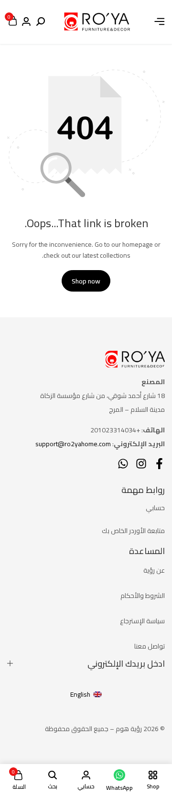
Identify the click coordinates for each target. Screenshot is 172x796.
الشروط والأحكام (142, 595)
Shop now (86, 281)
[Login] (26, 21)
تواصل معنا (149, 646)
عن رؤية (154, 570)
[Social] (159, 463)
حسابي (155, 508)
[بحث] (40, 21)
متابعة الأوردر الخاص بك (133, 530)
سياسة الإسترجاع (142, 621)
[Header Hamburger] (159, 21)
